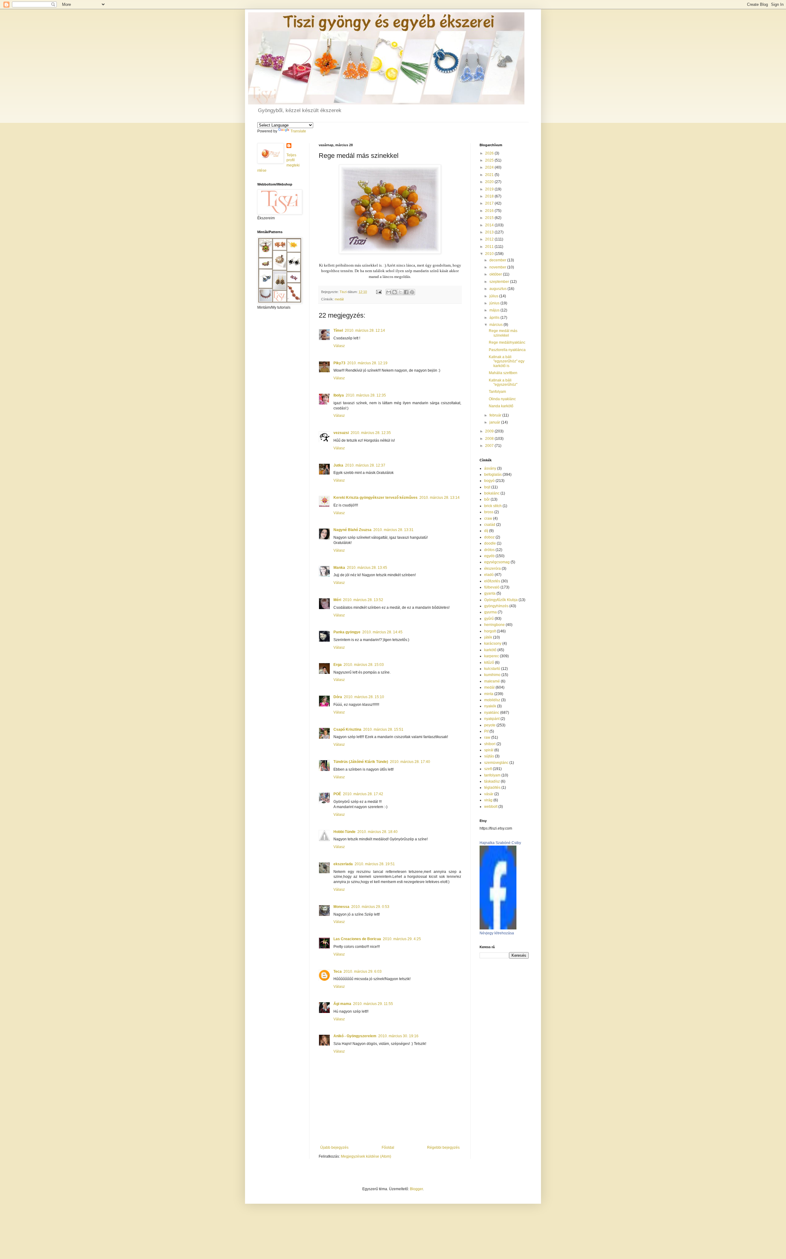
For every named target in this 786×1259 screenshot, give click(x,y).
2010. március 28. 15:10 (364, 697)
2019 (490, 189)
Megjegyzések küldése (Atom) (366, 1156)
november (498, 267)
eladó (489, 575)
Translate (298, 131)
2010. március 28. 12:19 (367, 363)
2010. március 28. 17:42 (363, 794)
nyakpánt (492, 719)
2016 (490, 211)
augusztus (498, 289)
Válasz (339, 346)
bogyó (489, 481)
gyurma (490, 612)
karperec (491, 656)
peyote (490, 725)
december (498, 260)
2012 (490, 239)
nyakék (490, 706)
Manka (339, 567)
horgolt (490, 631)
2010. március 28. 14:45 (382, 632)
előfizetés (492, 581)
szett (488, 769)
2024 (490, 167)
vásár (488, 794)
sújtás (489, 756)
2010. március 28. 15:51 (383, 729)
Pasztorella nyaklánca (507, 350)
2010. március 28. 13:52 (363, 600)
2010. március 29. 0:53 (370, 907)
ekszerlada (343, 864)
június (494, 303)
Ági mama (342, 1004)
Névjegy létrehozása (497, 933)
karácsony (492, 643)
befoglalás (493, 474)
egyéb (489, 556)
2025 (490, 160)
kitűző (489, 662)
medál (339, 299)
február (495, 415)
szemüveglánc (496, 762)
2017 (490, 203)
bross (488, 512)
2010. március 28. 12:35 (366, 395)
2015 (490, 218)
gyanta (490, 593)
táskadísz (492, 781)
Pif (486, 731)
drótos (489, 550)
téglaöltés (492, 787)
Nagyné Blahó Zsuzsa (352, 530)
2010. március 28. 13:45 (367, 567)
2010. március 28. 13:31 (393, 530)
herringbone (494, 625)
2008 (490, 438)
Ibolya (338, 395)
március (496, 325)
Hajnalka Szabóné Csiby (500, 843)
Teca (337, 971)
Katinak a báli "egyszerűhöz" (503, 382)
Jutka (338, 465)
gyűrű (489, 618)
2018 (490, 196)
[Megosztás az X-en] (400, 292)
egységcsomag (497, 562)
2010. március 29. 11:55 (373, 1004)
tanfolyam (492, 775)
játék (488, 637)
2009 (490, 431)
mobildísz (492, 700)
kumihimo (492, 675)
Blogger (416, 1189)
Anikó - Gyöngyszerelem (354, 1036)
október (496, 274)
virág (488, 800)
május (494, 310)
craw (488, 518)
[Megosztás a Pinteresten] (412, 292)
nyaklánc (491, 712)
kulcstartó (492, 669)
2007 (490, 446)
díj (486, 531)
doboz (489, 537)
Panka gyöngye (346, 632)
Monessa (341, 907)
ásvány (490, 468)
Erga (337, 665)
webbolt (490, 806)
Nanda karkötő (501, 406)
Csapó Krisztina (347, 729)
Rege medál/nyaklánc (507, 342)
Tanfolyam (497, 391)
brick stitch (493, 506)
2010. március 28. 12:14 (365, 330)
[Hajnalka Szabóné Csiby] (498, 928)
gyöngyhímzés (496, 606)
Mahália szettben (503, 373)
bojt (487, 487)
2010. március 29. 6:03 (363, 971)
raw (487, 737)
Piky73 (339, 363)
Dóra (337, 697)
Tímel (338, 330)
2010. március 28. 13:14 (439, 497)
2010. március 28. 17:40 (410, 762)
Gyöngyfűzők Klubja (501, 600)
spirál (488, 750)
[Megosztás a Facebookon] (406, 292)
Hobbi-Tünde (344, 832)
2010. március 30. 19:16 (398, 1036)
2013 (490, 232)
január (495, 422)
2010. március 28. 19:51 (375, 864)
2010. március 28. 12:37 (365, 465)
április (494, 317)
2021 (490, 175)
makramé (492, 681)
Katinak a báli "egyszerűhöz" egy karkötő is (506, 361)
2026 (490, 153)
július (494, 296)
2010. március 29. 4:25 (402, 939)
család (489, 524)
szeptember (499, 282)
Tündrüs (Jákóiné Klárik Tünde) (360, 762)
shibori (490, 744)
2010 (490, 254)
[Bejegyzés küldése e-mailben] (379, 292)
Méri (337, 600)
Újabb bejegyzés (334, 1147)
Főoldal (388, 1147)
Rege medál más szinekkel (503, 333)
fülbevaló (492, 587)
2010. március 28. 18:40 (377, 832)
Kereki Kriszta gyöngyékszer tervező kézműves (375, 497)
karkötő (490, 650)
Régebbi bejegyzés (443, 1147)
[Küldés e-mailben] (389, 292)
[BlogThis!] (394, 292)
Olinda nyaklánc (502, 399)
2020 (490, 182)
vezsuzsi (341, 433)
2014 (490, 225)
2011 (490, 246)
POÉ (337, 794)
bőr (487, 499)
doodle (490, 543)
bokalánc (492, 493)
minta (488, 694)
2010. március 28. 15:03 (364, 665)
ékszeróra (492, 568)
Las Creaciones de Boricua (357, 939)
